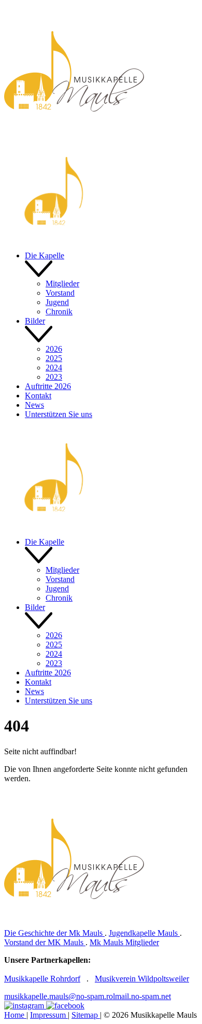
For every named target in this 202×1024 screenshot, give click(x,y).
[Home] (74, 136)
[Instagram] (25, 1005)
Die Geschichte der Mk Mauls (54, 933)
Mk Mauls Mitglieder (124, 942)
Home (15, 1015)
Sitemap (85, 1015)
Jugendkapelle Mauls (144, 933)
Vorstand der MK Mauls (44, 942)
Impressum (49, 1015)
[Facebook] (65, 1005)
